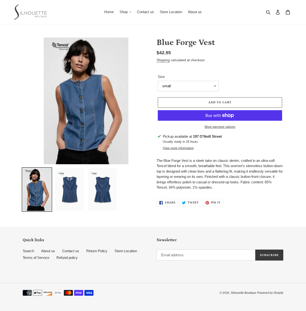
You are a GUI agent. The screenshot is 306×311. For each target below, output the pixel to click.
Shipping (163, 60)
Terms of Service (36, 258)
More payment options (220, 127)
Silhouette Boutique (243, 293)
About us (48, 251)
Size (161, 77)
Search (28, 251)
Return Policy (96, 251)
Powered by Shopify (270, 293)
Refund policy (67, 258)
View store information (178, 148)
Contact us (70, 251)
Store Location (126, 251)
